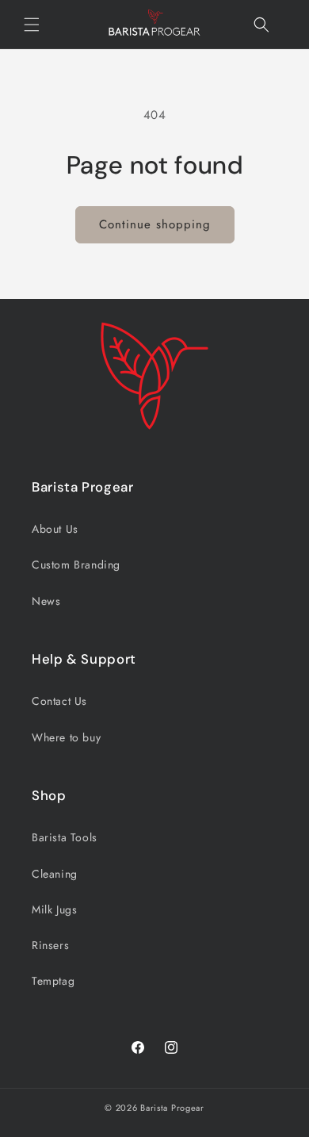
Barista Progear (172, 1107)
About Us (55, 529)
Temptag (53, 981)
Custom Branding (76, 564)
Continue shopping (155, 224)
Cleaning (55, 874)
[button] (31, 24)
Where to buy (66, 737)
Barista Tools (64, 837)
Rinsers (50, 945)
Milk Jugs (54, 909)
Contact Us (59, 701)
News (46, 601)
